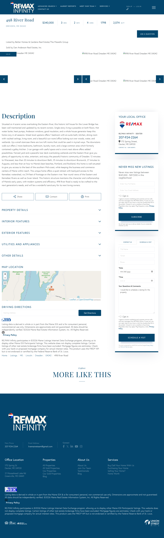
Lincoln (29, 355)
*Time (121, 277)
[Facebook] (64, 446)
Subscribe (136, 217)
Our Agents (131, 147)
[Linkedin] (71, 446)
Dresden (39, 355)
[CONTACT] (147, 34)
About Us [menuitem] (82, 465)
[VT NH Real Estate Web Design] (152, 523)
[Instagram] (81, 446)
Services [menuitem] (104, 6)
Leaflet (73, 299)
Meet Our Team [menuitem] (87, 6)
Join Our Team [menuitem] (84, 468)
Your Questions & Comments (130, 286)
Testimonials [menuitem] (83, 470)
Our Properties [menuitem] (49, 470)
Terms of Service (125, 347)
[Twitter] (67, 446)
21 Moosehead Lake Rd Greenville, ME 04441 (15, 474)
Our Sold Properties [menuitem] (52, 473)
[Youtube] (76, 446)
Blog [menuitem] (45, 476)
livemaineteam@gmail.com (40, 446)
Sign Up (129, 6)
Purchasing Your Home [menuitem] (118, 468)
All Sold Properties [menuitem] (51, 468)
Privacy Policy (10, 334)
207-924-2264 (128, 137)
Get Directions (90, 313)
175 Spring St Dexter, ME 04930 (13, 466)
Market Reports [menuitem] (68, 6)
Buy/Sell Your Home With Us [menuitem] (121, 465)
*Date (121, 268)
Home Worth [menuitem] (113, 473)
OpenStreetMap (85, 299)
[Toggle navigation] (154, 7)
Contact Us (122, 147)
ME (21, 355)
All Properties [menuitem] (49, 465)
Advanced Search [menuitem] (46, 6)
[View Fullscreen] (5, 283)
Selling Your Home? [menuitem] (116, 470)
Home (4, 355)
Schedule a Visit (146, 242)
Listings (13, 355)
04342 (48, 355)
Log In (138, 6)
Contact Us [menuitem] (43, 9)
